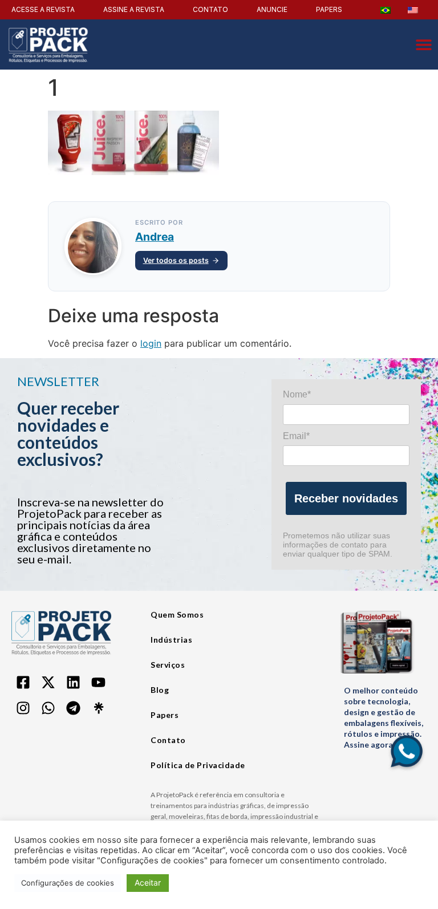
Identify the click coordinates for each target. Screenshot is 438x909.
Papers (165, 715)
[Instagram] (22, 708)
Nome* (297, 394)
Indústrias (171, 639)
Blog (160, 690)
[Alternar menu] (423, 44)
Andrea (154, 237)
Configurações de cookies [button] (67, 882)
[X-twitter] (47, 682)
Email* (296, 436)
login (150, 343)
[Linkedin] (73, 682)
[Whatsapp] (47, 708)
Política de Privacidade (198, 765)
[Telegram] (73, 708)
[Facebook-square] (22, 682)
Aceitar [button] (148, 882)
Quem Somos (177, 614)
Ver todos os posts (176, 260)
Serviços (168, 664)
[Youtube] (98, 682)
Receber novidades (346, 498)
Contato (168, 740)
